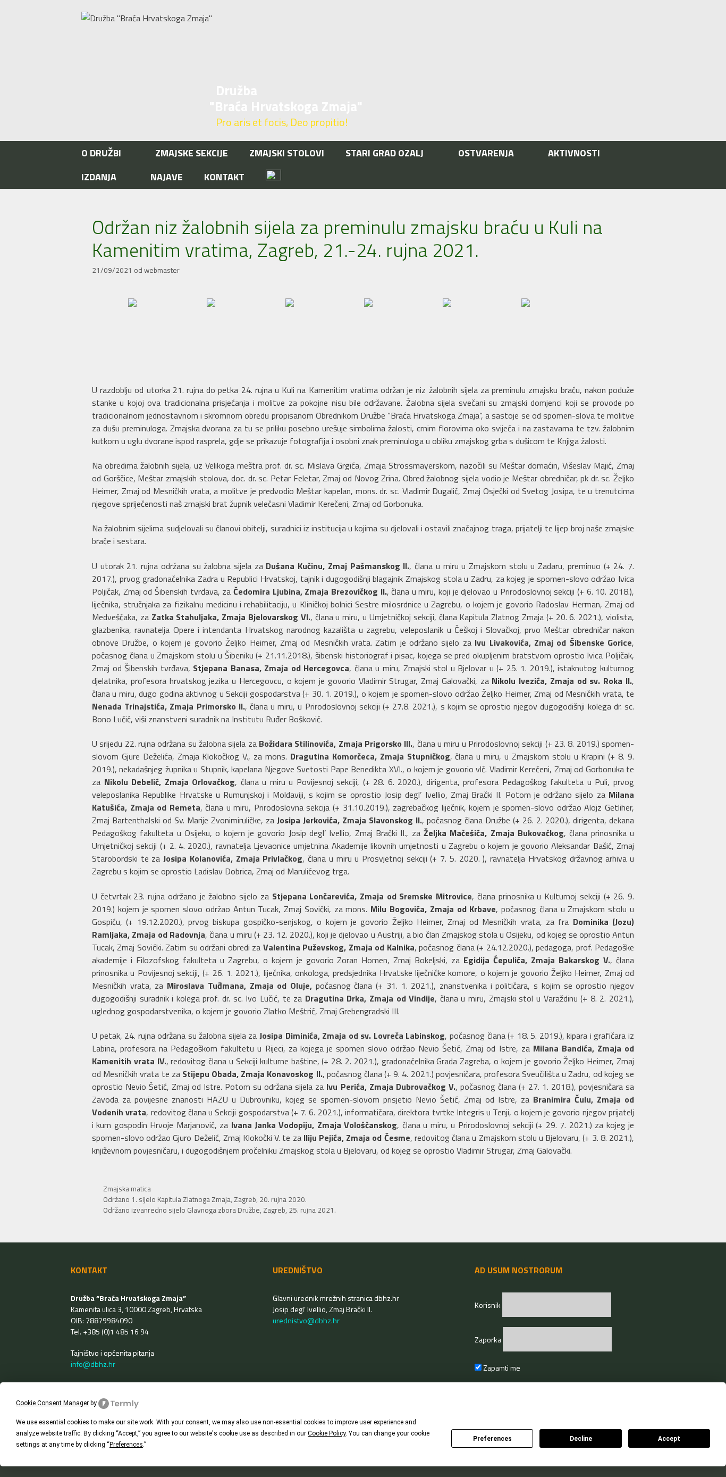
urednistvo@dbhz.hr (306, 1320)
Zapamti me (501, 1367)
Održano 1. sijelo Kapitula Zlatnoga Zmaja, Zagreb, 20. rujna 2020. (205, 1199)
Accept (669, 1438)
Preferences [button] (126, 1444)
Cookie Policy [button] (326, 1433)
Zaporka (489, 1339)
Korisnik (488, 1305)
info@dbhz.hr (93, 1364)
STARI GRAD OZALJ (384, 153)
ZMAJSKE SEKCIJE (191, 153)
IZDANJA (98, 177)
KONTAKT (224, 177)
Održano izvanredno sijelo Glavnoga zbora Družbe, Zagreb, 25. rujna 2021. (219, 1210)
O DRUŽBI (101, 153)
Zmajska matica (127, 1188)
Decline (581, 1438)
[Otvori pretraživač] (638, 177)
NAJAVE (166, 177)
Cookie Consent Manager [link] (52, 1403)
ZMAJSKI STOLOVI (286, 153)
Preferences (492, 1438)
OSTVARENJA (486, 153)
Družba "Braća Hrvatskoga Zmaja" (285, 98)
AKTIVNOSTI (574, 153)
